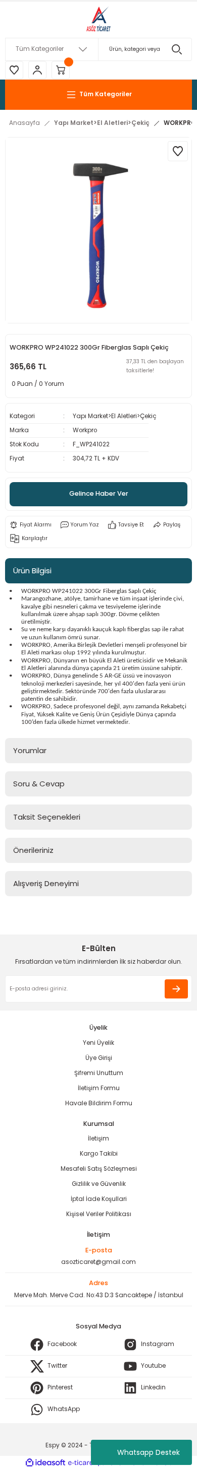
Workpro (85, 430)
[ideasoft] (45, 1462)
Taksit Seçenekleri (46, 817)
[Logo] (98, 20)
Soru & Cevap (39, 783)
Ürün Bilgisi (32, 570)
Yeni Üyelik (98, 1043)
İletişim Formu (99, 1088)
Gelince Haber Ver (98, 493)
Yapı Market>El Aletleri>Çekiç (115, 416)
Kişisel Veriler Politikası (98, 1214)
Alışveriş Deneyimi (46, 883)
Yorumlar (29, 750)
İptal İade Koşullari (99, 1199)
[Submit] (176, 988)
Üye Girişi (98, 1058)
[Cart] (61, 70)
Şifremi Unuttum (98, 1073)
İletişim (98, 1138)
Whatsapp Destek (148, 1452)
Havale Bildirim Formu (98, 1103)
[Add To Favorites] (178, 151)
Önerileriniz (33, 850)
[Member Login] (37, 70)
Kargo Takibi (99, 1154)
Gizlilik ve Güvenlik (99, 1184)
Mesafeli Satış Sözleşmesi (99, 1169)
